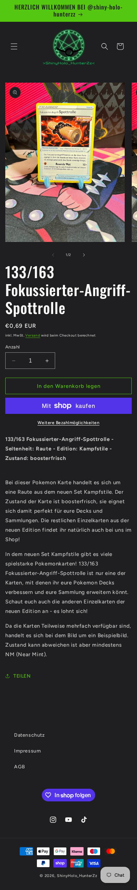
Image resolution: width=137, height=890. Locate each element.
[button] (14, 46)
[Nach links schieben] (53, 255)
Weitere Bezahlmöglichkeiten (69, 422)
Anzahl (12, 347)
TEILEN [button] (22, 676)
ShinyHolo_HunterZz (77, 875)
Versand (32, 335)
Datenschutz (29, 735)
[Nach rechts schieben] (84, 255)
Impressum (27, 751)
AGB (19, 767)
